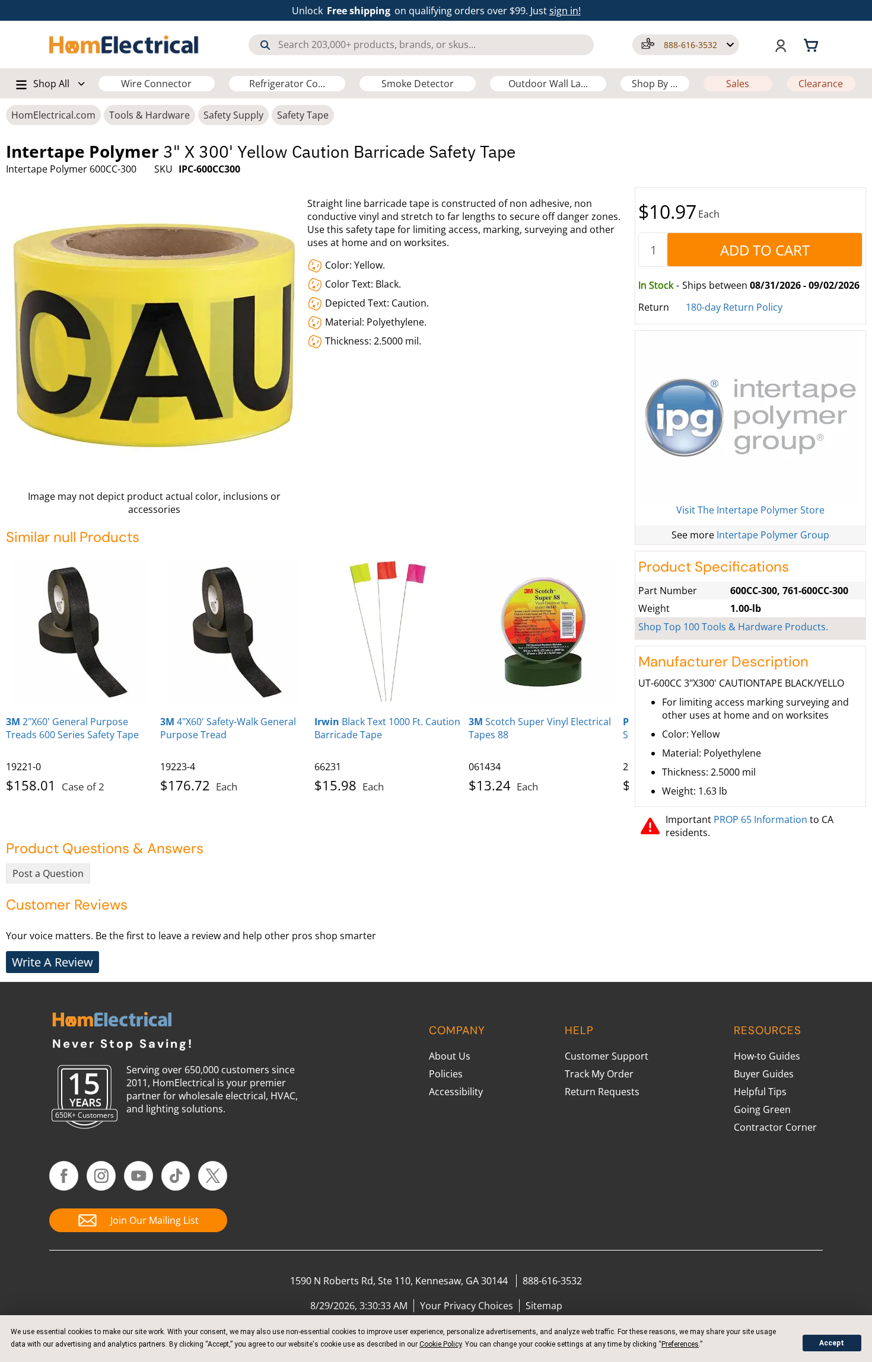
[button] (685, 44)
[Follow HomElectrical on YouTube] (138, 1176)
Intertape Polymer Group (773, 534)
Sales (737, 83)
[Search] (265, 45)
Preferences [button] (680, 1344)
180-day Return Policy (734, 307)
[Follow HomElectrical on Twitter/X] (212, 1176)
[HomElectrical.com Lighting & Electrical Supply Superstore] (111, 1021)
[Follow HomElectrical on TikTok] (175, 1176)
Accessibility (456, 1091)
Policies (446, 1073)
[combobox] (421, 44)
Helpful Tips (760, 1091)
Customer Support (606, 1056)
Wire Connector (156, 83)
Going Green (762, 1109)
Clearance (820, 83)
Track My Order (599, 1073)
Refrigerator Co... (287, 83)
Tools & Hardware (149, 115)
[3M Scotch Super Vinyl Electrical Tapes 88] (543, 632)
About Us (449, 1056)
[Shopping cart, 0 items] (813, 44)
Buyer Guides (764, 1073)
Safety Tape (303, 115)
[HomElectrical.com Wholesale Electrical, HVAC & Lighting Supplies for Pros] (124, 44)
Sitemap (544, 1305)
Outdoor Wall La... (548, 83)
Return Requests (602, 1091)
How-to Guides (767, 1056)
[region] (317, 673)
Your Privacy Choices (466, 1305)
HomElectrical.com (53, 115)
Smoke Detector (417, 83)
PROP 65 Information (760, 819)
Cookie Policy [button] (440, 1344)
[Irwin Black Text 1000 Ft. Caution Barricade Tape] (388, 632)
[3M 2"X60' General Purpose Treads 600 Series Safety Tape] (80, 632)
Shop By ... (654, 83)
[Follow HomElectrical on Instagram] (101, 1176)
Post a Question (48, 873)
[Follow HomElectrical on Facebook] (63, 1176)
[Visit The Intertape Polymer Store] (750, 418)
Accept (831, 1343)
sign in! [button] (565, 10)
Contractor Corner (775, 1127)
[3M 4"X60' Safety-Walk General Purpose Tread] (234, 632)
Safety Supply (233, 115)
